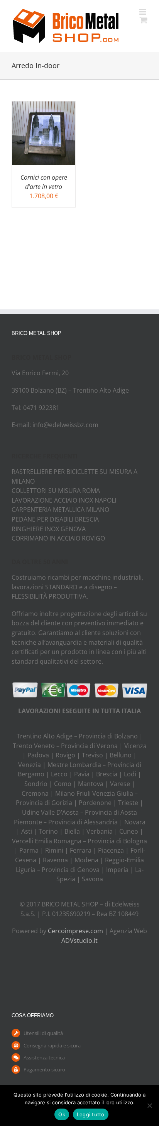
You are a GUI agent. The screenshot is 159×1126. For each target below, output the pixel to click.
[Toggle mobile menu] (143, 12)
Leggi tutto (91, 1114)
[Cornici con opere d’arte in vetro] (43, 106)
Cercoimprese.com (75, 931)
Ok (61, 1114)
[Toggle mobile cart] (143, 20)
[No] (149, 1105)
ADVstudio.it (79, 940)
